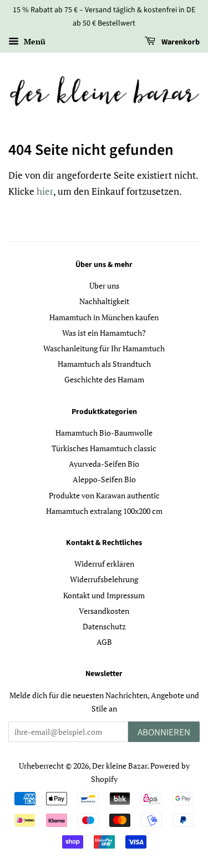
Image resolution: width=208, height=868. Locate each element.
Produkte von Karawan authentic (104, 495)
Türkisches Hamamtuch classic (104, 448)
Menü (33, 41)
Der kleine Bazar (119, 765)
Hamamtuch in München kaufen (104, 317)
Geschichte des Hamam (104, 379)
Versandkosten (104, 610)
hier (45, 191)
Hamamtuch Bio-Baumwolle (104, 432)
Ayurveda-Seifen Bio (104, 463)
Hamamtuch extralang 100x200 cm (104, 511)
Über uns (104, 285)
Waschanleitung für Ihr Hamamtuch (104, 348)
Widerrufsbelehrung (104, 579)
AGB (104, 642)
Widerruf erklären (104, 563)
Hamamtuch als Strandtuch (104, 364)
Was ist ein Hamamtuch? (104, 332)
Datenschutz (104, 626)
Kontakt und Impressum (104, 595)
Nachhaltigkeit (104, 301)
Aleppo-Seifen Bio (104, 479)
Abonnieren (164, 732)
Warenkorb (180, 42)
